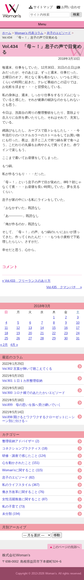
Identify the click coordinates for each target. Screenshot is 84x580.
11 (6, 328)
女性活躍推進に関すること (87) (24, 499)
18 (6, 333)
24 (77, 333)
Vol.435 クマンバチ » (64, 287)
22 (54, 333)
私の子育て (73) (13, 506)
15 (54, 328)
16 (66, 328)
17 (77, 328)
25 (6, 338)
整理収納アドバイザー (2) (20, 441)
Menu (42, 24)
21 (42, 333)
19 (18, 333)
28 (42, 338)
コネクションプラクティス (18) (24, 448)
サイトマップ (43, 7)
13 (30, 328)
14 (42, 328)
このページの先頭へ (66, 547)
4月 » (14, 345)
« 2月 (4, 345)
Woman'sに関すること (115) (22, 470)
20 (30, 333)
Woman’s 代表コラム (29, 33)
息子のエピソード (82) (18, 477)
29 (54, 338)
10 (77, 322)
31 (77, 338)
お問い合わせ (71, 7)
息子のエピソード (59, 33)
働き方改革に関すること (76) (23, 492)
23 (66, 333)
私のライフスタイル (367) (20, 484)
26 (18, 338)
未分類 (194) (11, 514)
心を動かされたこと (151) (20, 463)
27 (30, 338)
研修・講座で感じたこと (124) (24, 455)
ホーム (6, 33)
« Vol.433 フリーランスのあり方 (26, 280)
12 (18, 328)
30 (66, 338)
